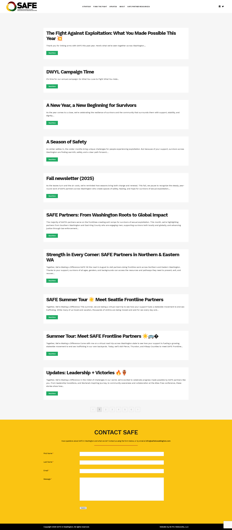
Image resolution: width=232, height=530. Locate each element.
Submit (83, 508)
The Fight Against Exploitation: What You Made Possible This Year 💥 (111, 35)
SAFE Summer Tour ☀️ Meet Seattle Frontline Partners (104, 299)
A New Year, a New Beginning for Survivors (91, 105)
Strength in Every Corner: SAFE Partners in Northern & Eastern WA (112, 257)
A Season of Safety (66, 142)
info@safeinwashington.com (158, 441)
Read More (52, 53)
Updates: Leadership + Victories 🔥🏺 (86, 372)
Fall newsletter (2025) (70, 178)
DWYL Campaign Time (70, 72)
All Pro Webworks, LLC (178, 527)
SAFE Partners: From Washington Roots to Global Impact (107, 215)
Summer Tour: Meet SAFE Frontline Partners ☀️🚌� (102, 336)
